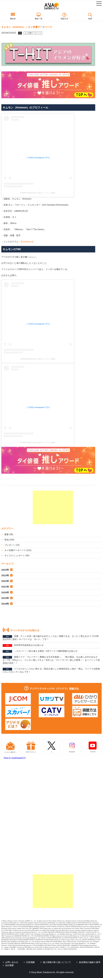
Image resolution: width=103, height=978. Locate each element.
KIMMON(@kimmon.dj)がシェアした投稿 (37, 193)
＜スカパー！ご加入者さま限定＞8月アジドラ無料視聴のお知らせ (41, 651)
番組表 (13, 19)
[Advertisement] (53, 507)
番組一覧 (38, 19)
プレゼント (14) (11, 545)
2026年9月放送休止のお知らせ (25, 645)
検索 (90, 19)
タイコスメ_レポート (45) (16, 555)
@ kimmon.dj (27, 241)
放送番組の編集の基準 (89, 962)
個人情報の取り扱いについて (57, 962)
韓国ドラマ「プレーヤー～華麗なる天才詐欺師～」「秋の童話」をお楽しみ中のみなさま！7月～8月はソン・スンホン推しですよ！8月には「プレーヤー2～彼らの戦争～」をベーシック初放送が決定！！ (51, 660)
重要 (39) (8, 534)
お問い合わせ (11, 962)
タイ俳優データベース (33, 33)
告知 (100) (9, 540)
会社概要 (9, 965)
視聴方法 (64, 19)
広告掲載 (30, 962)
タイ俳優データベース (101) (17, 550)
